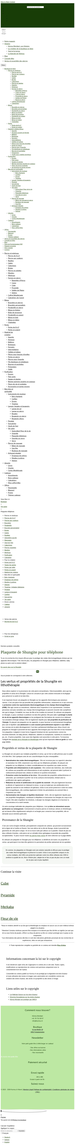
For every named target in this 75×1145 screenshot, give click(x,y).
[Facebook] (34, 1086)
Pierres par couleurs (11, 520)
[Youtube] (41, 1086)
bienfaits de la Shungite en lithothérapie (25, 739)
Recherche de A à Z (11, 621)
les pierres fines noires (37, 836)
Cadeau (7, 604)
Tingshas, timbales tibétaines (14, 587)
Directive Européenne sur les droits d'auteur (25, 997)
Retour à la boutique (19, 1120)
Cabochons (8, 545)
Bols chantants (9, 577)
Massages (7, 540)
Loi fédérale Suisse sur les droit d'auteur (23, 994)
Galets (6, 533)
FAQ (38, 1092)
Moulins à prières (10, 582)
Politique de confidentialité (42, 1089)
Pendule (7, 590)
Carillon (7, 594)
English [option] (6, 1142)
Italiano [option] (6, 1140)
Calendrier (7, 557)
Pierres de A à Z (9, 518)
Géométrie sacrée (10, 538)
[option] (39, 1137)
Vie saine (4, 507)
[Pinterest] (39, 1086)
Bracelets (7, 523)
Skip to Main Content (8, 2)
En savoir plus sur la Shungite (11, 667)
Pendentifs (8, 525)
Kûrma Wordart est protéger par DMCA (23, 999)
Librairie (7, 607)
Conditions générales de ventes (63, 1089)
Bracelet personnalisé (11, 528)
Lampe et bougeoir (10, 592)
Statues (7, 585)
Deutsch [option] (7, 1137)
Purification (8, 555)
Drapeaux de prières (11, 580)
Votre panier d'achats (16, 25)
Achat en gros (9, 636)
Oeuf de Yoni (8, 543)
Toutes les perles (10, 565)
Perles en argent (10, 570)
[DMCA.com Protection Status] (37, 1106)
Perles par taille (9, 567)
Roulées (7, 535)
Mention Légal (28, 1089)
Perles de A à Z (9, 562)
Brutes (6, 530)
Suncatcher (8, 597)
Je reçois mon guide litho (9, 1056)
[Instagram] (36, 1086)
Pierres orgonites (10, 548)
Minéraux (7, 552)
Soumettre (21, 1131)
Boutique (4, 502)
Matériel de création (11, 572)
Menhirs (7, 550)
